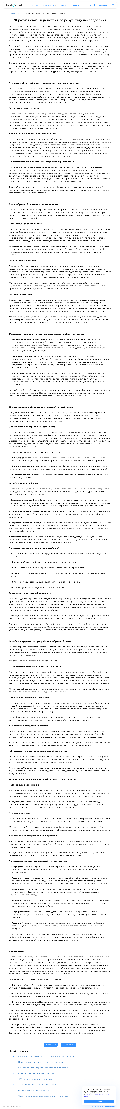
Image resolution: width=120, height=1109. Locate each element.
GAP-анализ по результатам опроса (35, 1079)
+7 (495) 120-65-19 (97, 1106)
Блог (19, 13)
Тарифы (76, 5)
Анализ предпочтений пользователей (37, 1085)
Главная (12, 13)
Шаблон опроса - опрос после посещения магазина (44, 1068)
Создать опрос (51, 1045)
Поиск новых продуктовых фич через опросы (40, 1062)
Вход (91, 5)
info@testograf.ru (111, 1106)
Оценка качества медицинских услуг (36, 1073)
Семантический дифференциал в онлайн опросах (43, 1096)
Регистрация (101, 5)
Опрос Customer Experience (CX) (34, 1090)
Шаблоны (64, 5)
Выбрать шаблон (68, 1045)
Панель (35, 5)
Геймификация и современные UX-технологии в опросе (46, 1056)
